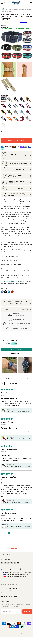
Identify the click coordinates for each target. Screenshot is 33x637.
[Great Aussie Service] (16, 328)
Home (3, 8)
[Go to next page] (27, 533)
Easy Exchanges (19, 188)
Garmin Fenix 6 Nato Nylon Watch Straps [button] (17, 502)
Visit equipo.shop (22, 576)
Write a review (16, 350)
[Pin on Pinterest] (12, 291)
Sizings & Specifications (18, 163)
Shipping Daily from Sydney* (16, 182)
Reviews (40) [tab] (8, 378)
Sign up (27, 611)
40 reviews (23, 22)
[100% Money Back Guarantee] (16, 324)
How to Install (19, 170)
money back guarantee (11, 281)
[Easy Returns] (16, 319)
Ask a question (16, 353)
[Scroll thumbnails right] (30, 364)
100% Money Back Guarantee (15, 175)
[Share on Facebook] (2, 291)
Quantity (3, 131)
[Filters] (3, 383)
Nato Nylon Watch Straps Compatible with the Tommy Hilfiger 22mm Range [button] (18, 526)
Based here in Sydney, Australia (16, 194)
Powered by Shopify (16, 634)
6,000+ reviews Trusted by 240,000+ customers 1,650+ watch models (11, 590)
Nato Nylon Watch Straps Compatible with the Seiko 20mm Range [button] (18, 439)
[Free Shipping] (16, 315)
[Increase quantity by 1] (16, 135)
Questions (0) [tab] (24, 378)
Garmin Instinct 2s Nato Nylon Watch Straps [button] (18, 411)
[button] (4, 411)
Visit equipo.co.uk (22, 574)
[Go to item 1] (9, 365)
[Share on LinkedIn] (9, 291)
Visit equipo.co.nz (25, 572)
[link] (16, 22)
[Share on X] (5, 291)
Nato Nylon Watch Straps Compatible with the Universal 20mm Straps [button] (18, 466)
